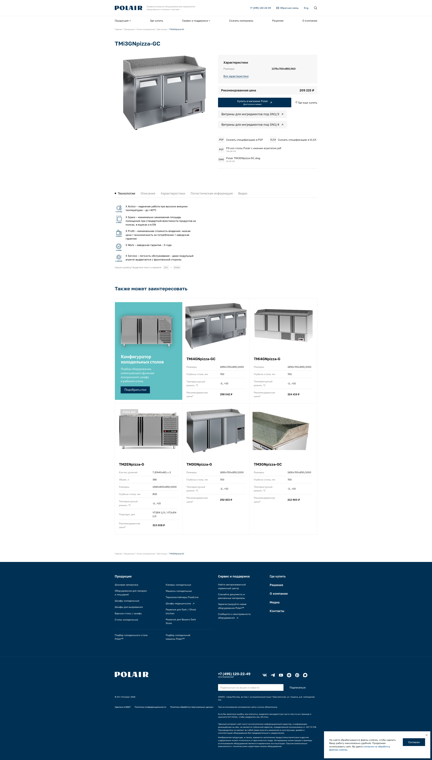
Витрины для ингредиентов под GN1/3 (250, 114)
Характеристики (173, 193)
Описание (148, 193)
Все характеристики (236, 76)
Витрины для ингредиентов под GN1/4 (250, 124)
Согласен (414, 742)
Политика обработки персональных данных (191, 707)
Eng (306, 7)
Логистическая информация (212, 193)
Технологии (126, 193)
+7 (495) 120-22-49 (234, 674)
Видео (242, 193)
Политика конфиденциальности (150, 707)
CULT (128, 707)
